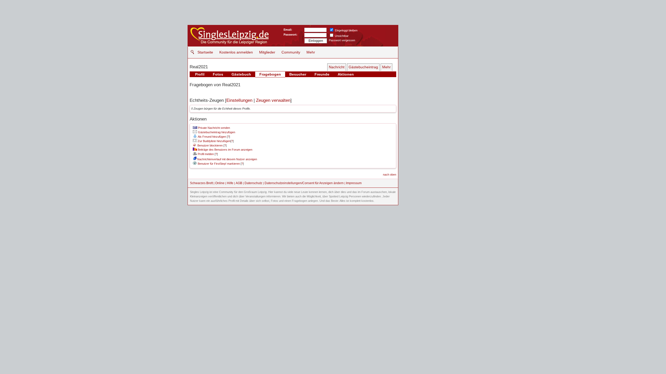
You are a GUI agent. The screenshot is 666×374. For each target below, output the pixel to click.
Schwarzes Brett (201, 183)
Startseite (205, 52)
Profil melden (205, 154)
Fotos (218, 74)
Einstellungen (239, 100)
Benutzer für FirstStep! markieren (219, 163)
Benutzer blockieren (209, 145)
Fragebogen (270, 74)
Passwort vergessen (342, 40)
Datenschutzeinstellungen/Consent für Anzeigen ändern (304, 183)
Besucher (297, 74)
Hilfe (230, 183)
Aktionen (346, 74)
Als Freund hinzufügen (211, 136)
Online (220, 183)
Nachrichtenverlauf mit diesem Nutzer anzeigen (226, 159)
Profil (199, 74)
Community (290, 52)
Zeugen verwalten (273, 100)
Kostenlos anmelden (236, 52)
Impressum (354, 183)
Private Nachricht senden (213, 127)
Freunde (322, 74)
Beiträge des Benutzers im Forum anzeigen (224, 149)
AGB (239, 183)
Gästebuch (241, 74)
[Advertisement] (438, 57)
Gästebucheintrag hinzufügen (216, 132)
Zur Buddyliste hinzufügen (213, 141)
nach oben (389, 174)
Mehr (310, 52)
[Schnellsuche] (191, 52)
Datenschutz (253, 183)
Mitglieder (267, 52)
